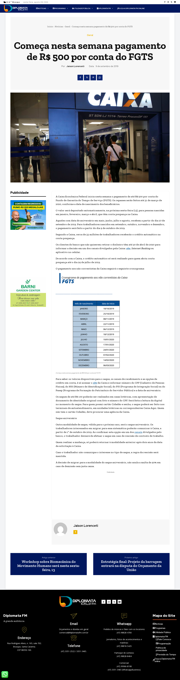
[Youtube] (175, 2)
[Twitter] (171, 2)
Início (50, 26)
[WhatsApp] (100, 77)
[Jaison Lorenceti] (62, 529)
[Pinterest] (93, 77)
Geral (67, 26)
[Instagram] (168, 2)
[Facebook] (164, 2)
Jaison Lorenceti (75, 66)
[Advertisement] (31, 253)
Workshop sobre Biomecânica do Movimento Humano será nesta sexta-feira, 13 (48, 566)
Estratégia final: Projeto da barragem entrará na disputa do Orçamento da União (131, 566)
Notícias (59, 26)
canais (138, 432)
